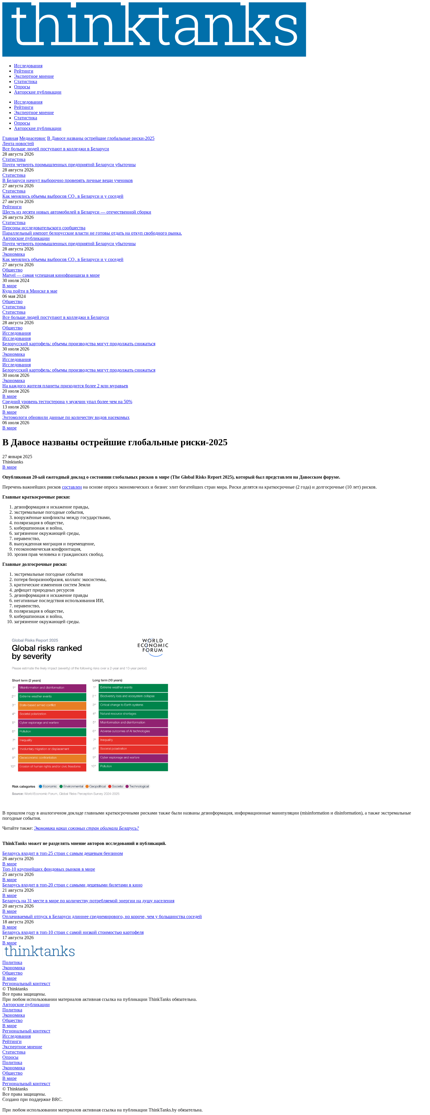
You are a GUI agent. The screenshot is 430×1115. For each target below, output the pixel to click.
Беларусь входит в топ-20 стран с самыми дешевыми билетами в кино (72, 884)
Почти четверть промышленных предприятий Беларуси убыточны (69, 164)
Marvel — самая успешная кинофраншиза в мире (51, 275)
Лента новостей (18, 143)
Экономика (13, 254)
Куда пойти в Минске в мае (29, 290)
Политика (12, 962)
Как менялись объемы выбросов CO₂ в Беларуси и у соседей (62, 196)
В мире (9, 285)
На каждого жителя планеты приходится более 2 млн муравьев (65, 385)
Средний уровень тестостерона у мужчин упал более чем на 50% (67, 401)
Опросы (22, 86)
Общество (12, 269)
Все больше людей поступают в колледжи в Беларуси (55, 148)
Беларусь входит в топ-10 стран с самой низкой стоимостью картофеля (73, 932)
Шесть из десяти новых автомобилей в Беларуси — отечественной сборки (76, 211)
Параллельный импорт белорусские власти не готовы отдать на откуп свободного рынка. (92, 233)
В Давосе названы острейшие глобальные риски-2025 (100, 138)
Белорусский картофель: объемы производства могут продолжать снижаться (78, 343)
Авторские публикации (37, 92)
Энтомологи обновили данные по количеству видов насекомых (66, 417)
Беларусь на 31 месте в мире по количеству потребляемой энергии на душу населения (88, 900)
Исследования (28, 65)
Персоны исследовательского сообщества (43, 227)
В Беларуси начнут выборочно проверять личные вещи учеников (67, 180)
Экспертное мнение (34, 76)
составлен (72, 487)
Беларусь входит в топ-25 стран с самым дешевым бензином (62, 853)
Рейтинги (23, 70)
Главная (10, 138)
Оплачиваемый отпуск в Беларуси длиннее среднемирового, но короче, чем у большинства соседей (102, 916)
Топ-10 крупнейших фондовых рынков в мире (48, 869)
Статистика (25, 81)
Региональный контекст (26, 983)
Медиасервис (32, 138)
